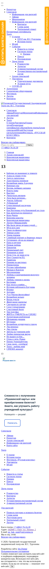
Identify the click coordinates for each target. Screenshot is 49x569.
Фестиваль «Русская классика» (21, 460)
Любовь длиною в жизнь (18, 280)
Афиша (15, 17)
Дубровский (12, 203)
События (16, 46)
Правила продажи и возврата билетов (24, 512)
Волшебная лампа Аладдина (20, 183)
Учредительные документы (30, 81)
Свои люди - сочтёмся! (17, 344)
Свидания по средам (16, 304)
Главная (10, 152)
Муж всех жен (13, 228)
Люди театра (18, 61)
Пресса (20, 56)
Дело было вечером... (16, 198)
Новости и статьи (25, 49)
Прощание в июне (15, 252)
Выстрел (11, 193)
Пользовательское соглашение (15, 551)
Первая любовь (14, 245)
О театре (16, 36)
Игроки (10, 289)
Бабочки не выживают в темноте (22, 173)
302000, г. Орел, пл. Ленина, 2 (22, 529)
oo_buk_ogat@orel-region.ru (20, 532)
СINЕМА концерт (15, 349)
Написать (12, 423)
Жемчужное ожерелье (17, 302)
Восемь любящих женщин (19, 188)
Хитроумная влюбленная (18, 317)
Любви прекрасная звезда (18, 334)
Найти (29, 145)
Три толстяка (13, 312)
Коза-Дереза (12, 215)
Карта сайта (12, 445)
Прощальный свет (15, 250)
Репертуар (11, 9)
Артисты (21, 66)
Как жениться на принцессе (19, 213)
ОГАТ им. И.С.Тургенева (29, 39)
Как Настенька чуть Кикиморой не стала (26, 210)
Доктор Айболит (14, 200)
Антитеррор (12, 88)
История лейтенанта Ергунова (21, 287)
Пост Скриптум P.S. (16, 257)
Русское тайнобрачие (16, 267)
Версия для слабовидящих (13, 142)
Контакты (22, 24)
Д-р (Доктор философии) (18, 294)
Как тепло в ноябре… (17, 284)
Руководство (23, 64)
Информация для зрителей (24, 14)
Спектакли (12, 12)
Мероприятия (18, 19)
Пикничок (11, 247)
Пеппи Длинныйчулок (17, 341)
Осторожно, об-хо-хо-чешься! (20, 240)
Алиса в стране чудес (16, 176)
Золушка (11, 292)
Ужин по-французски (16, 230)
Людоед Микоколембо (17, 223)
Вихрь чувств (13, 299)
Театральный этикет (26, 29)
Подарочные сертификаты (19, 32)
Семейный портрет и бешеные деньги (24, 237)
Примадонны (13, 265)
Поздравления (24, 59)
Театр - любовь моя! (16, 346)
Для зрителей (7, 508)
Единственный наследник (19, 205)
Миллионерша (13, 272)
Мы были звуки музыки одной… (22, 225)
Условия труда (24, 84)
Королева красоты (15, 218)
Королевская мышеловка (18, 220)
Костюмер (11, 282)
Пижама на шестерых (17, 262)
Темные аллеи (13, 232)
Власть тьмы (12, 190)
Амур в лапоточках (15, 178)
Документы (17, 79)
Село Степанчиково (16, 307)
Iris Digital (22, 549)
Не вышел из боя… (15, 336)
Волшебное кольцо (15, 297)
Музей (15, 44)
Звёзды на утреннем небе (18, 332)
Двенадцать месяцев (16, 195)
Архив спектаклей (20, 76)
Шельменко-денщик (16, 319)
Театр (9, 34)
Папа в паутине (14, 242)
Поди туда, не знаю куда (18, 255)
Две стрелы (12, 329)
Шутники (11, 322)
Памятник (11, 260)
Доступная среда (14, 517)
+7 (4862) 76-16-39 (9, 147)
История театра (24, 41)
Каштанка (11, 208)
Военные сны (13, 185)
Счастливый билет (15, 309)
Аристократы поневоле (17, 180)
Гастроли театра (24, 51)
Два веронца (12, 327)
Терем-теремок (13, 235)
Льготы (10, 96)
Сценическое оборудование (19, 91)
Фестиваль (11, 93)
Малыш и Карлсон (15, 270)
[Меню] (2, 5)
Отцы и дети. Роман (16, 339)
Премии (26, 54)
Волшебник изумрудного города (22, 324)
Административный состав (30, 69)
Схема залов (23, 27)
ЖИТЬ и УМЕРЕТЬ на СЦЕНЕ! (21, 314)
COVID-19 (17, 86)
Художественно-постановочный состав (25, 501)
